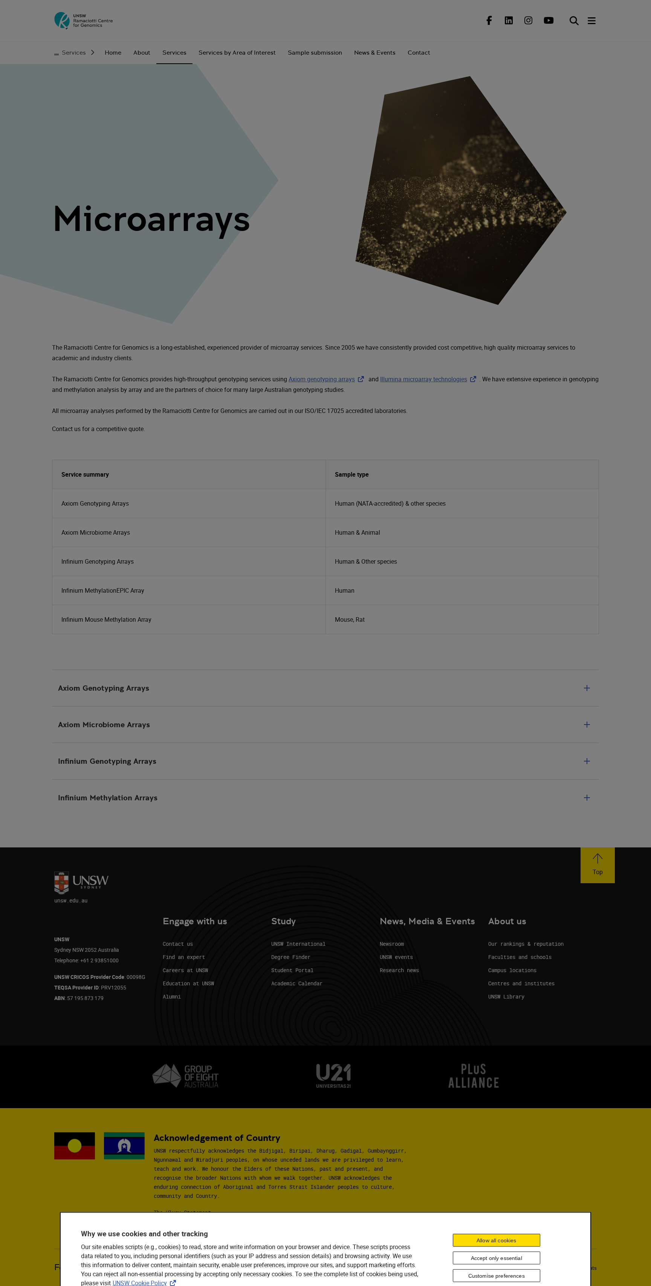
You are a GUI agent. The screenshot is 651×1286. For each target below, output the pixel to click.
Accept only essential (496, 1258)
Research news (399, 970)
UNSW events (396, 956)
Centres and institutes (521, 983)
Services (74, 52)
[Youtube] (548, 20)
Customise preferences (496, 1276)
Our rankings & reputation (526, 943)
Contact (419, 52)
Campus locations (512, 970)
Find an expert (184, 956)
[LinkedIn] (508, 20)
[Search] (574, 20)
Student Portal (292, 970)
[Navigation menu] (592, 20)
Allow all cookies (496, 1240)
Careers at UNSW (185, 970)
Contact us (178, 943)
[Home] (83, 21)
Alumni (172, 996)
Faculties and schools (520, 956)
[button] (598, 865)
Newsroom (392, 943)
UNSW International (298, 943)
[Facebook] (489, 20)
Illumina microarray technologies (429, 379)
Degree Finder (290, 956)
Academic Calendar (296, 983)
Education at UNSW (188, 983)
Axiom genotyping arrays (328, 379)
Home (113, 52)
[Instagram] (528, 20)
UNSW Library (506, 996)
